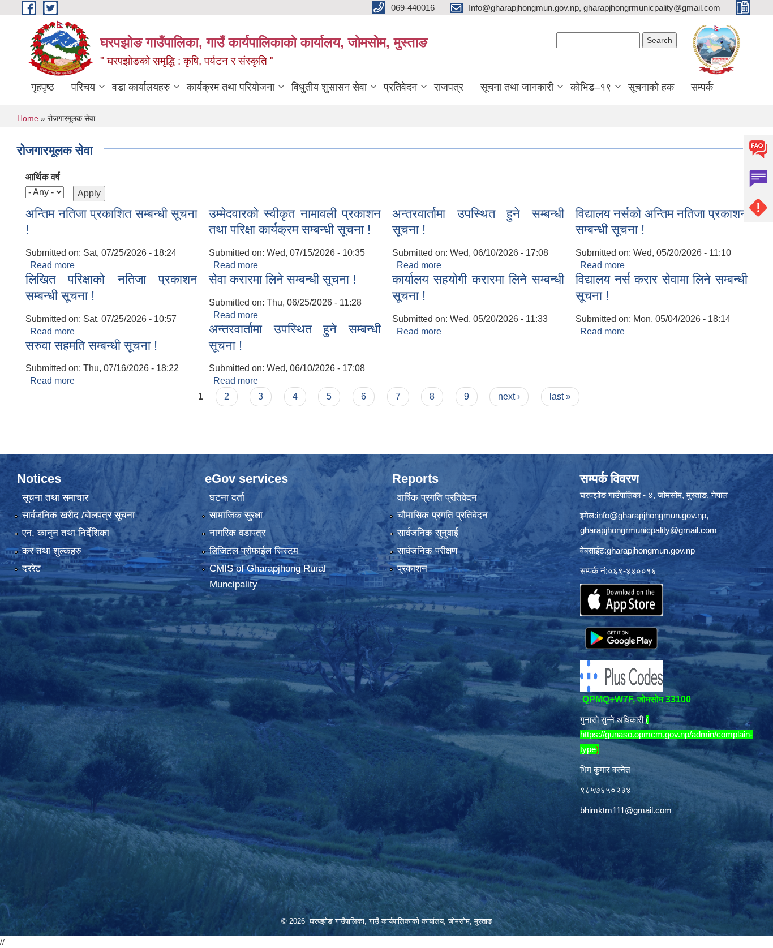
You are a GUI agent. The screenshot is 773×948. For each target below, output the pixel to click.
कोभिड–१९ (590, 87)
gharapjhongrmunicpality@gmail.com (648, 530)
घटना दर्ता (226, 497)
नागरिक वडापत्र (237, 532)
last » (560, 396)
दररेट (31, 568)
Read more (52, 265)
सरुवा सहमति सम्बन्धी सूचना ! (91, 345)
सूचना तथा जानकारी (516, 87)
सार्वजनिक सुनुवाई (427, 532)
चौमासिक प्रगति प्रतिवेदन (442, 515)
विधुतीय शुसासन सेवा (329, 87)
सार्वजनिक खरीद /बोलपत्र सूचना (78, 515)
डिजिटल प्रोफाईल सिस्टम (253, 551)
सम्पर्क (702, 87)
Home (27, 118)
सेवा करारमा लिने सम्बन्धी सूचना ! (282, 279)
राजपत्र (448, 87)
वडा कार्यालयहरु (141, 87)
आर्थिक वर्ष (42, 177)
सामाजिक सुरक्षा (236, 515)
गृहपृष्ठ (42, 87)
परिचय (83, 87)
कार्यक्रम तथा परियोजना (230, 87)
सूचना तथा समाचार (55, 497)
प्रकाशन (412, 568)
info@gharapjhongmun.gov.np (651, 515)
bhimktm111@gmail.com (626, 810)
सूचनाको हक (651, 87)
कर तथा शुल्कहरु (51, 551)
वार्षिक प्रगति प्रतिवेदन (437, 497)
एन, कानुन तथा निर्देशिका (65, 532)
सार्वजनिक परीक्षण (427, 551)
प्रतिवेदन (400, 87)
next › (509, 396)
